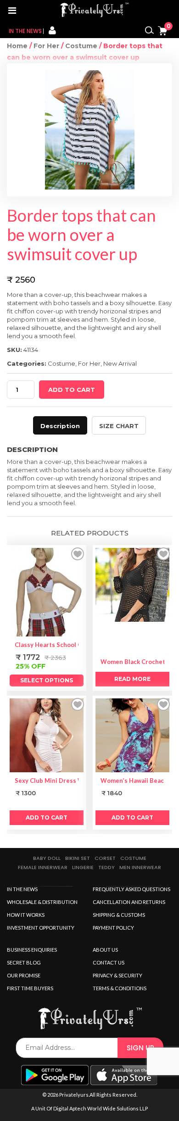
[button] (77, 553)
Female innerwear (42, 867)
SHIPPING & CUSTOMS (119, 915)
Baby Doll (47, 858)
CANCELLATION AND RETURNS (129, 902)
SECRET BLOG (24, 962)
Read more (132, 678)
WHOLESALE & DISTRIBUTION (42, 902)
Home (17, 46)
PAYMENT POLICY (113, 928)
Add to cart (71, 389)
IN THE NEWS (22, 889)
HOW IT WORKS (26, 915)
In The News (25, 31)
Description (60, 425)
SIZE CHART (119, 425)
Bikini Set (77, 858)
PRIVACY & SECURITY (117, 975)
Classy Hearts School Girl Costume (65, 644)
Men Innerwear (140, 867)
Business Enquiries (32, 950)
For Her (46, 46)
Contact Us (108, 962)
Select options (46, 680)
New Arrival (120, 363)
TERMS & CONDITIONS (119, 988)
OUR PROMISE (23, 975)
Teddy (106, 867)
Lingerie (83, 867)
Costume (81, 46)
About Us (105, 950)
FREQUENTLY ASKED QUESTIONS (131, 889)
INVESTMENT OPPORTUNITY (40, 928)
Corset (105, 858)
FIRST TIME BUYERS (30, 988)
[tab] (60, 425)
